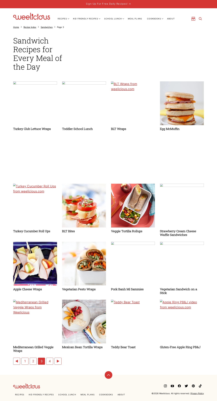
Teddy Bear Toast (123, 347)
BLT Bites (68, 231)
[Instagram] (165, 385)
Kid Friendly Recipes (85, 18)
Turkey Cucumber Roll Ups (31, 231)
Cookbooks (154, 18)
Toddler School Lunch (77, 129)
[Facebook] (179, 385)
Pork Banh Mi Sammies (127, 289)
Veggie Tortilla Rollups (126, 231)
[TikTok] (200, 385)
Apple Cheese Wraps (27, 289)
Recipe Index (30, 27)
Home (16, 27)
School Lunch (113, 18)
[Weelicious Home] (31, 16)
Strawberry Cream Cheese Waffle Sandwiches (178, 233)
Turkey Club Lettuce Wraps (32, 129)
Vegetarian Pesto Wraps (79, 289)
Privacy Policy (197, 393)
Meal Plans (135, 18)
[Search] (200, 18)
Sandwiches (47, 27)
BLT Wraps (118, 129)
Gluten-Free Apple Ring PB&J (180, 347)
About (171, 18)
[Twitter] (186, 385)
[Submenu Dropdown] (68, 19)
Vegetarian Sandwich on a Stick (178, 291)
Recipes (62, 18)
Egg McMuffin (170, 129)
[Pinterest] (193, 385)
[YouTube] (172, 385)
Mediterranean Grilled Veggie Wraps (33, 349)
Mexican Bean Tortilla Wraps (82, 347)
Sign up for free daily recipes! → (108, 3)
